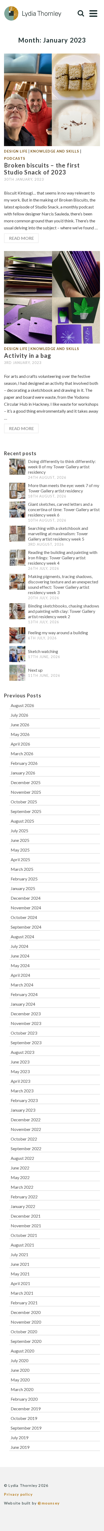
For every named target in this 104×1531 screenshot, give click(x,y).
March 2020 (22, 1389)
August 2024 (22, 936)
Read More (21, 238)
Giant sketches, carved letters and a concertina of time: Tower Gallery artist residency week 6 (64, 509)
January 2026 (23, 772)
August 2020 (22, 1350)
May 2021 (20, 1273)
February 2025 (24, 878)
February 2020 (24, 1398)
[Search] (81, 13)
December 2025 (26, 782)
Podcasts (14, 158)
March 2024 (22, 984)
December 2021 (26, 1215)
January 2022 (23, 1206)
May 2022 (20, 1177)
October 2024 (24, 917)
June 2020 (20, 1370)
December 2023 (26, 1013)
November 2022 (26, 1129)
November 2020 (26, 1321)
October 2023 (24, 1032)
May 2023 (20, 1071)
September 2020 (26, 1341)
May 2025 (20, 849)
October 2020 (24, 1331)
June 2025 (20, 840)
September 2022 (26, 1148)
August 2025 (22, 820)
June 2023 (20, 1061)
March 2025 (22, 869)
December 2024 (26, 898)
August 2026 (22, 705)
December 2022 (26, 1119)
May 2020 (20, 1379)
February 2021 (24, 1302)
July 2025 (19, 830)
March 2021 (22, 1293)
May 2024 (20, 965)
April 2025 (20, 859)
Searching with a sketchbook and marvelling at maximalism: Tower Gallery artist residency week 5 (58, 533)
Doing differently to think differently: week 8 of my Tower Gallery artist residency (62, 466)
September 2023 (26, 1042)
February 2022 (24, 1196)
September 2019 (26, 1427)
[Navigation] (93, 13)
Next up (35, 670)
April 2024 (20, 975)
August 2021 (22, 1244)
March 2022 (22, 1187)
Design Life (15, 151)
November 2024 (26, 907)
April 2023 (20, 1081)
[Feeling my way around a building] (17, 635)
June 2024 (20, 955)
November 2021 (26, 1225)
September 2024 (26, 926)
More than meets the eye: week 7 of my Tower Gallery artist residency (63, 488)
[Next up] (17, 673)
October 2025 (24, 801)
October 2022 (24, 1138)
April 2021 (20, 1283)
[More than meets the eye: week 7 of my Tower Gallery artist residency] (17, 491)
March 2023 (22, 1090)
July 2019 (19, 1437)
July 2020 (19, 1360)
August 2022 (22, 1158)
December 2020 (26, 1312)
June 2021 (20, 1264)
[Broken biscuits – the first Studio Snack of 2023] (52, 99)
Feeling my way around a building (58, 632)
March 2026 (22, 753)
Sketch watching (43, 651)
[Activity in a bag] (52, 296)
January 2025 (23, 888)
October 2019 (24, 1418)
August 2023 (22, 1052)
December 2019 (26, 1408)
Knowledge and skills (54, 151)
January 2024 (23, 1003)
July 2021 (19, 1254)
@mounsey (48, 1503)
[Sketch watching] (17, 654)
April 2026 (20, 743)
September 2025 (26, 811)
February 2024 (24, 994)
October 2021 (24, 1235)
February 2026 (24, 763)
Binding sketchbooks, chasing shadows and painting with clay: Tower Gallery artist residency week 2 (63, 611)
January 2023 (23, 1109)
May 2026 (20, 734)
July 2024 (19, 946)
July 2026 (19, 714)
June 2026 (20, 724)
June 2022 (20, 1167)
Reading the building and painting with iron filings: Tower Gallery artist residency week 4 (62, 557)
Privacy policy (18, 1494)
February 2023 (24, 1100)
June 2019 (20, 1447)
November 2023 (26, 1023)
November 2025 (26, 792)
